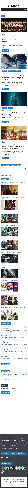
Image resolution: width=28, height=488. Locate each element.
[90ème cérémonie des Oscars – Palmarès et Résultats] (14, 133)
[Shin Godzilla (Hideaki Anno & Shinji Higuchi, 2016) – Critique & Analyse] (9, 273)
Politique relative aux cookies (14, 482)
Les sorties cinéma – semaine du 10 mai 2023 (10, 239)
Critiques (4, 70)
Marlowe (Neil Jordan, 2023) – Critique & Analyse (11, 252)
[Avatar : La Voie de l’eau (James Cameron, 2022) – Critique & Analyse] (14, 61)
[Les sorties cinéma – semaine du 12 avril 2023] (9, 218)
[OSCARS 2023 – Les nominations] (14, 25)
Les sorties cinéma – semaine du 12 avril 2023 (11, 212)
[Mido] (8, 468)
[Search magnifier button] (25, 169)
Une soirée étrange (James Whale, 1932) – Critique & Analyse (14, 344)
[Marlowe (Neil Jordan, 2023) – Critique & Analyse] (9, 258)
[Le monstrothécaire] (22, 468)
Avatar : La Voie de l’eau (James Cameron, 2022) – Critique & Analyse (13, 77)
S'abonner (4, 385)
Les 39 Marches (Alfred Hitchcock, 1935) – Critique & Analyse (14, 348)
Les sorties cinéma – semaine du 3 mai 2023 (10, 280)
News (4, 34)
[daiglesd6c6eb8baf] (5, 468)
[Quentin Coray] (11, 468)
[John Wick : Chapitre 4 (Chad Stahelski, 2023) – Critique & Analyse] (9, 190)
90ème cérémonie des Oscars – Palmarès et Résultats (14, 147)
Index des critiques (6, 175)
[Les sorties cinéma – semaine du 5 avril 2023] (9, 300)
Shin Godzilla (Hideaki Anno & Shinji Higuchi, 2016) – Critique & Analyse (13, 266)
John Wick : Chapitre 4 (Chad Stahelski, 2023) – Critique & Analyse (13, 183)
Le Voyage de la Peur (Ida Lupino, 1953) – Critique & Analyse (14, 341)
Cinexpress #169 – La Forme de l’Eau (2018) (14, 114)
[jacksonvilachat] (13, 468)
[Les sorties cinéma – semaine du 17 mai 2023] (9, 232)
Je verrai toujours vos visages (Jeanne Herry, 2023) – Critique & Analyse (14, 308)
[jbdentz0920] (19, 468)
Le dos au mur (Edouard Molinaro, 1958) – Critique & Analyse (14, 327)
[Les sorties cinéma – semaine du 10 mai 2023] (9, 245)
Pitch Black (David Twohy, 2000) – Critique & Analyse (12, 358)
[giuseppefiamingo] (2, 468)
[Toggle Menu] (25, 9)
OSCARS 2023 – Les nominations (9, 40)
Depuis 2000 (10, 70)
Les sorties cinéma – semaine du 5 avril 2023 (10, 294)
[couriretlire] (2, 472)
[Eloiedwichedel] (25, 468)
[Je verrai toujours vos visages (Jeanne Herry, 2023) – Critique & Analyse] (9, 315)
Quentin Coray (13, 36)
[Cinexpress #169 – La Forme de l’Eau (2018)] (14, 99)
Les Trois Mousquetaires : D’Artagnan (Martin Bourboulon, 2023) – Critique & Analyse (13, 198)
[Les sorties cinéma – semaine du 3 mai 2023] (9, 287)
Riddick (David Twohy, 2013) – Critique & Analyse (11, 351)
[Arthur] (16, 468)
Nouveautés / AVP (17, 70)
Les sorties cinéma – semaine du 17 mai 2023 (10, 225)
